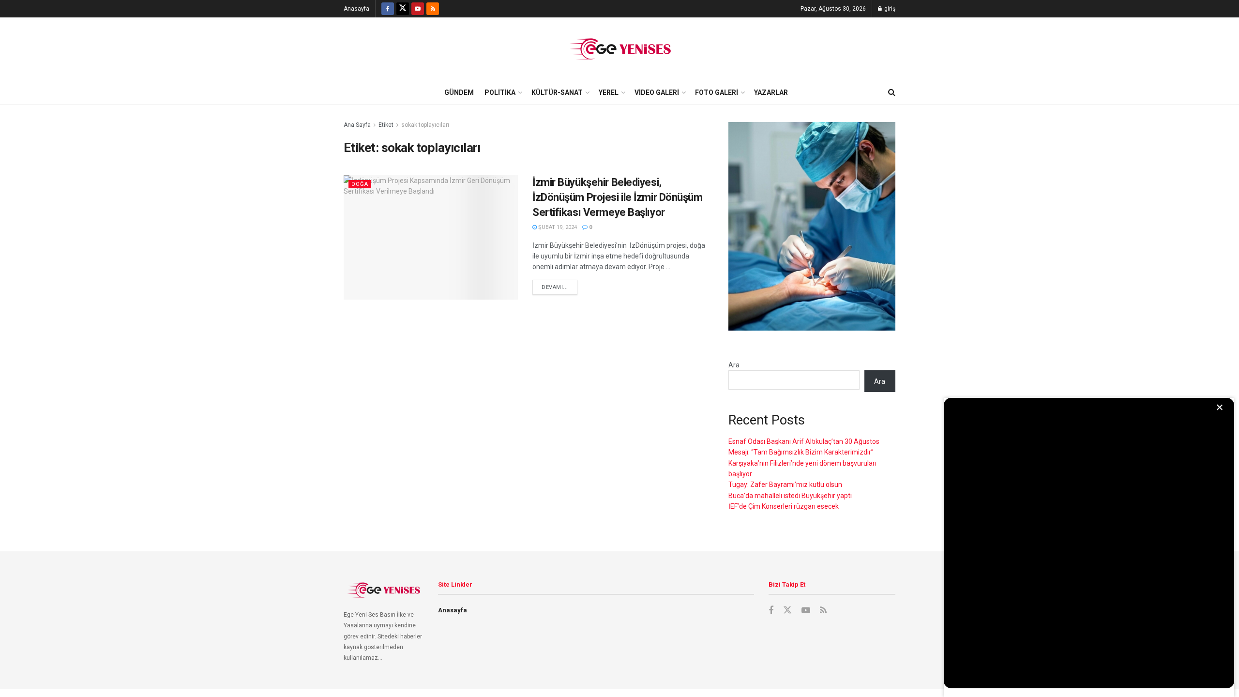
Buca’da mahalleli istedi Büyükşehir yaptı (790, 496)
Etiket (385, 124)
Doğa (359, 184)
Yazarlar (771, 92)
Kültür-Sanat (557, 92)
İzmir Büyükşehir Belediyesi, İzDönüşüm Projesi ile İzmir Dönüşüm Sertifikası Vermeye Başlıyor (617, 197)
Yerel (609, 92)
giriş (889, 8)
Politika (499, 92)
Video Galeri (657, 92)
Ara (734, 365)
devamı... (555, 287)
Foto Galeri (716, 92)
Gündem (459, 92)
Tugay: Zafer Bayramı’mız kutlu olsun (785, 484)
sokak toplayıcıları (425, 124)
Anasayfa (356, 8)
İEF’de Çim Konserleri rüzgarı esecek (783, 506)
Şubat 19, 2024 (557, 227)
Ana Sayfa (357, 124)
